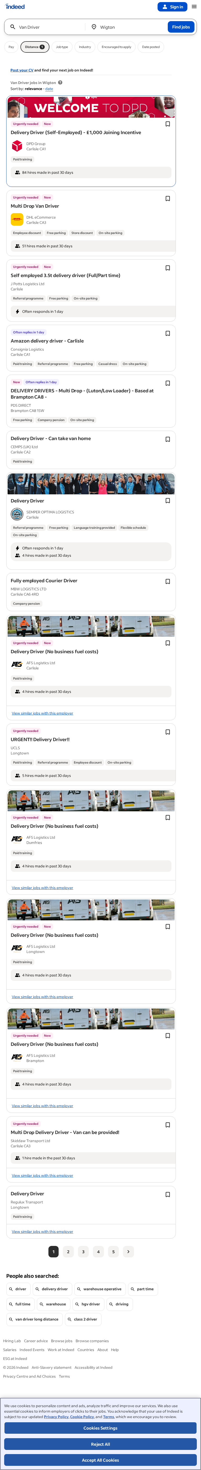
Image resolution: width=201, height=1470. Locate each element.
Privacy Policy (56, 1416)
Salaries (9, 1349)
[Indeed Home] (14, 7)
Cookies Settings (100, 1428)
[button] (76, 132)
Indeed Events (32, 1349)
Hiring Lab (12, 1340)
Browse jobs (61, 1340)
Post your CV (22, 70)
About (102, 1349)
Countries (85, 1349)
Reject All (100, 1444)
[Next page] (128, 1251)
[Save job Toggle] (167, 124)
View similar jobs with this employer (42, 713)
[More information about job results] (60, 82)
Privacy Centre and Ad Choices (29, 1376)
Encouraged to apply (116, 47)
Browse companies (92, 1340)
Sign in (176, 6)
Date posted (151, 47)
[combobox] (46, 27)
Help (115, 1349)
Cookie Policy (82, 1416)
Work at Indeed (61, 1349)
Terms (108, 1416)
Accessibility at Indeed (94, 1367)
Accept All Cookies (100, 1460)
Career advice (36, 1340)
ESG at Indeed (15, 1358)
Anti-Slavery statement (51, 1367)
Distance (34, 47)
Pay (11, 47)
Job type (62, 47)
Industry (85, 47)
